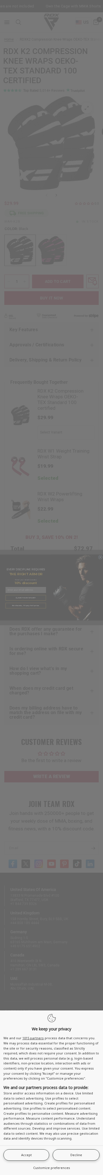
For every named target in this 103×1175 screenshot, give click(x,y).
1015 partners (33, 1038)
